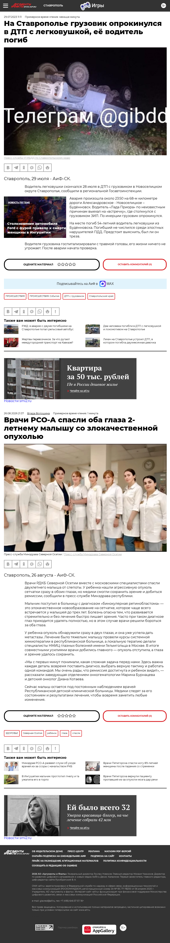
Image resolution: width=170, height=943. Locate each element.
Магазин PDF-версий (117, 851)
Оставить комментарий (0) (135, 264)
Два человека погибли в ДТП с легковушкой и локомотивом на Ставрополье (132, 327)
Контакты (125, 856)
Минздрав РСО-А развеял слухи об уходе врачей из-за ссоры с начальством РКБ (48, 764)
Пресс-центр (76, 851)
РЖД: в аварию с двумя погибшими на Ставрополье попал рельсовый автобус (48, 327)
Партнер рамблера (68, 927)
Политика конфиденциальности (124, 861)
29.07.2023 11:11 (13, 16)
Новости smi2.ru (18, 401)
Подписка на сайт (102, 856)
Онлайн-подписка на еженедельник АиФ (59, 856)
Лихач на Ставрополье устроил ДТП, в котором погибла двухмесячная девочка (129, 341)
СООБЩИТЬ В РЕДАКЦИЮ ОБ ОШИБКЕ (54, 865)
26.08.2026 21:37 (14, 413)
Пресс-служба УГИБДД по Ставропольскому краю (37, 157)
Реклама (94, 851)
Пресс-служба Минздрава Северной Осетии (93, 554)
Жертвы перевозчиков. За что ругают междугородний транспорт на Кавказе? (47, 341)
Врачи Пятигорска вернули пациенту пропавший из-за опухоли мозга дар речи (130, 778)
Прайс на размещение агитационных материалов (65, 861)
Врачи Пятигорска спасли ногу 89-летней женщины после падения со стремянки (130, 764)
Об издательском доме (47, 851)
